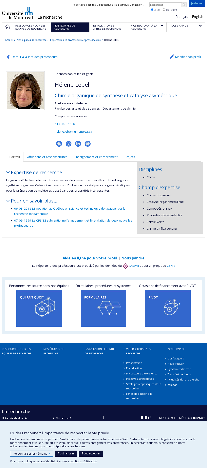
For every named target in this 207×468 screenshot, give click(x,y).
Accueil (9, 40)
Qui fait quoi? (63, 418)
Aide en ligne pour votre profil (90, 258)
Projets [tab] (130, 157)
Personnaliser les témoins (31, 453)
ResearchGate (59, 144)
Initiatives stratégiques (140, 379)
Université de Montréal (17, 13)
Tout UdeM (171, 9)
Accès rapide (176, 349)
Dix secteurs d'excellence (141, 373)
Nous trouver (176, 364)
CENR (171, 265)
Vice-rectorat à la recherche (138, 351)
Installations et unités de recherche (100, 351)
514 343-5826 (65, 124)
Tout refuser (66, 453)
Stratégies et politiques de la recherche (143, 386)
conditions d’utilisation (82, 461)
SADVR (134, 265)
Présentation (134, 363)
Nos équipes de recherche (31, 40)
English (197, 16)
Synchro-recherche (179, 369)
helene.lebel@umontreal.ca (73, 131)
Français (182, 16)
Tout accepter (91, 453)
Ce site (156, 9)
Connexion (136, 4)
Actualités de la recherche (183, 379)
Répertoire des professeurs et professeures (75, 40)
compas (172, 385)
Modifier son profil (188, 57)
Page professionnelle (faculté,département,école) (68, 144)
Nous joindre (133, 258)
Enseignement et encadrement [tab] (96, 157)
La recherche (50, 17)
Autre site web (87, 144)
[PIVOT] (168, 308)
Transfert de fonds (179, 374)
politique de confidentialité (41, 461)
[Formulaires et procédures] (103, 308)
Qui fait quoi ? (176, 358)
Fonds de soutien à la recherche (139, 396)
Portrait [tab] (14, 157)
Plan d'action (134, 368)
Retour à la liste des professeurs (35, 57)
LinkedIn (78, 144)
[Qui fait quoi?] (39, 308)
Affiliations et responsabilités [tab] (47, 157)
